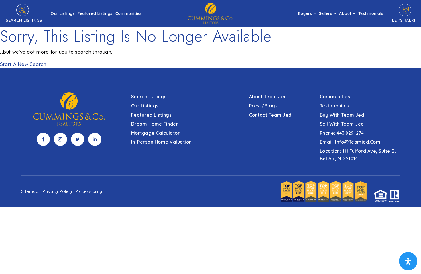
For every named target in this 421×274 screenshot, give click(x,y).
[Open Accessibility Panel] (408, 261)
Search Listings (24, 20)
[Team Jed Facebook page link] (43, 139)
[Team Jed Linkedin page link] (94, 139)
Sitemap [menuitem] (30, 191)
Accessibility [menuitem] (89, 191)
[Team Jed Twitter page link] (77, 139)
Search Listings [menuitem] (149, 96)
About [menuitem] (346, 13)
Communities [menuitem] (128, 13)
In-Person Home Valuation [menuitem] (161, 142)
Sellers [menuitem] (326, 13)
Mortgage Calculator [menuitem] (155, 133)
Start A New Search (23, 64)
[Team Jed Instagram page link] (60, 139)
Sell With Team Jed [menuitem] (342, 124)
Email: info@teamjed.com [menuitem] (350, 142)
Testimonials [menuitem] (370, 13)
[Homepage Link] (210, 13)
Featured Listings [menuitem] (95, 13)
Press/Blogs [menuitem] (263, 106)
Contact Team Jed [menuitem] (270, 115)
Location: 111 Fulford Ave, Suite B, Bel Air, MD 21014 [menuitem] (358, 154)
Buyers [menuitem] (306, 13)
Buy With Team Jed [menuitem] (342, 115)
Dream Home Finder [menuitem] (154, 124)
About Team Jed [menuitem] (268, 96)
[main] (210, 34)
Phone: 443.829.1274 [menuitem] (342, 133)
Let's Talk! (403, 20)
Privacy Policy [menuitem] (57, 191)
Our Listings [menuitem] (63, 13)
